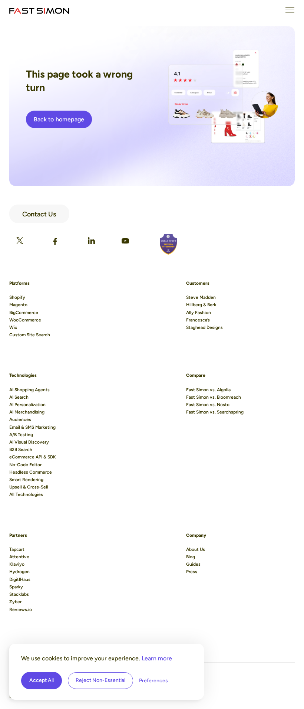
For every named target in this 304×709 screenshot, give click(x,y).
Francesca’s (198, 320)
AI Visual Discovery (29, 442)
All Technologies (26, 494)
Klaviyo (16, 564)
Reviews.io (20, 609)
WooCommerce (25, 320)
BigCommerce (23, 312)
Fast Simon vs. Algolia (208, 389)
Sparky (16, 586)
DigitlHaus (19, 579)
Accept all (41, 680)
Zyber (15, 601)
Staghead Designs (204, 327)
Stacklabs (19, 594)
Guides (193, 564)
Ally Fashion (198, 312)
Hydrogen (19, 571)
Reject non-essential (100, 680)
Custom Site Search (29, 334)
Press (191, 571)
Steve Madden (201, 297)
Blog (190, 556)
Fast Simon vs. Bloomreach (213, 397)
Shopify (17, 297)
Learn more (157, 658)
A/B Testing (21, 434)
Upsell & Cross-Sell (28, 487)
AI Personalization (27, 404)
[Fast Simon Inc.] (39, 10)
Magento (18, 304)
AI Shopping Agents (29, 389)
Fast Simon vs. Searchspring (215, 412)
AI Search (19, 397)
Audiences (20, 419)
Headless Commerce (30, 472)
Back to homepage (59, 119)
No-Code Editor (25, 464)
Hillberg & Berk (201, 304)
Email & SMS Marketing (32, 427)
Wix (13, 327)
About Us (195, 549)
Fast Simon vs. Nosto (207, 404)
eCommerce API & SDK (32, 457)
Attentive (19, 556)
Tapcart (16, 549)
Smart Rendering (26, 479)
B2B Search (20, 449)
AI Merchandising (26, 412)
